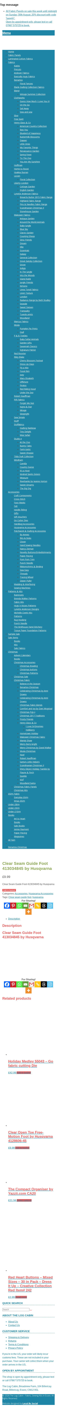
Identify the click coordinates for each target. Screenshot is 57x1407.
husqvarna (37, 897)
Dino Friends (26, 239)
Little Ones (25, 143)
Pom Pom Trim (27, 559)
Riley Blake (19, 357)
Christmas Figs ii (27, 712)
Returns (12, 1341)
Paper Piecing (26, 555)
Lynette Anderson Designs (26, 609)
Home (11, 51)
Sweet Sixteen (26, 307)
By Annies (24, 534)
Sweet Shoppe (26, 452)
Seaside (23, 303)
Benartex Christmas (29, 687)
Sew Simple (19, 417)
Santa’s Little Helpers (30, 761)
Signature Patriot (28, 349)
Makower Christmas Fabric (32, 737)
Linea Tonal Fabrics (29, 289)
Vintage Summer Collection (32, 94)
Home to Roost (21, 168)
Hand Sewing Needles (30, 545)
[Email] (25, 906)
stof (22, 779)
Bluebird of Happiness (30, 133)
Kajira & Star (26, 406)
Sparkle (23, 776)
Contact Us (14, 1325)
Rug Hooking (20, 619)
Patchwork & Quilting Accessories (30, 531)
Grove (23, 264)
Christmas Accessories (24, 662)
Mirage (23, 410)
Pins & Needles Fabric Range (33, 204)
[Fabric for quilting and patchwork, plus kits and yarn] (28, 45)
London (23, 296)
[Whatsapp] (19, 906)
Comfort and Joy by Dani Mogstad (36, 708)
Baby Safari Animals (29, 339)
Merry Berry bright (28, 744)
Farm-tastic (25, 449)
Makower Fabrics (22, 215)
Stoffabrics (19, 424)
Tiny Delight (25, 431)
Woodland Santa (28, 783)
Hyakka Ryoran (21, 172)
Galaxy (23, 254)
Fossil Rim (25, 371)
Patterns (18, 616)
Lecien (17, 175)
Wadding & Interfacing (24, 584)
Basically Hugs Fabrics (24, 76)
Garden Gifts (26, 342)
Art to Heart (19, 818)
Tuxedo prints (26, 314)
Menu (6, 33)
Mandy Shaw (26, 740)
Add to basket (9, 890)
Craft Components (23, 495)
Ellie (22, 246)
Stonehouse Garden (29, 211)
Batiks (17, 65)
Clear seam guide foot (19, 897)
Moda (17, 325)
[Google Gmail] (31, 906)
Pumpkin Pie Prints (29, 328)
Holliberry (30, 729)
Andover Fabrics (21, 72)
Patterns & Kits (15, 591)
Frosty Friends (26, 719)
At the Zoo (25, 442)
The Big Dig (25, 488)
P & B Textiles (20, 335)
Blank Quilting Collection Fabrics (29, 87)
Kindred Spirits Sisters (30, 474)
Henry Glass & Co (22, 122)
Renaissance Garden (29, 151)
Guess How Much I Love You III (35, 101)
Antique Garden (27, 218)
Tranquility (25, 310)
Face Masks (19, 502)
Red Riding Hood (28, 389)
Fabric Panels (14, 55)
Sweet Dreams (27, 484)
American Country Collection (33, 126)
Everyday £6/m (21, 797)
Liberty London (21, 183)
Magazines (19, 836)
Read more (21, 1297)
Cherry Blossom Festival (31, 360)
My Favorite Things (29, 147)
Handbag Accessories (24, 523)
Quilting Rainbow (28, 428)
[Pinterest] (13, 906)
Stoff (16, 420)
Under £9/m (14, 808)
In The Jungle (26, 271)
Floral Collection (27, 179)
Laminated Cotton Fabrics (20, 58)
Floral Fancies (26, 83)
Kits (16, 644)
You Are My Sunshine (30, 161)
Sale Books (19, 825)
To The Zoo (25, 158)
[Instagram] (50, 906)
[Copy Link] (38, 906)
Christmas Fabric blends (31, 705)
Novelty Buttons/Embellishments (35, 552)
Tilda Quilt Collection (23, 456)
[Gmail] (31, 984)
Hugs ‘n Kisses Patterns (25, 605)
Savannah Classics (28, 346)
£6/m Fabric (14, 793)
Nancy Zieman (27, 548)
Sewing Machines (22, 587)
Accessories (13, 492)
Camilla (23, 463)
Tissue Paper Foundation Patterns (30, 630)
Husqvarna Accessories (25, 527)
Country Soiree (27, 467)
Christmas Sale (21, 676)
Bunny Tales (26, 445)
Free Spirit (19, 119)
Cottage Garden (27, 186)
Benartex (18, 80)
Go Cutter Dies (21, 520)
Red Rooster (20, 353)
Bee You (24, 129)
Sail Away (24, 108)
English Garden (27, 190)
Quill (22, 332)
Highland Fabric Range (30, 200)
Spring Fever (26, 154)
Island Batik (25, 278)
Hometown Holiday (29, 733)
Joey (22, 374)
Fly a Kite (24, 367)
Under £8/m (14, 804)
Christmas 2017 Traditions (32, 715)
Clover (23, 541)
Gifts (16, 513)
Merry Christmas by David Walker (35, 747)
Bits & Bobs (25, 538)
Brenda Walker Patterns (25, 598)
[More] (28, 912)
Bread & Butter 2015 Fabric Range (36, 197)
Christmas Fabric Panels (25, 786)
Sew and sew (26, 112)
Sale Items (13, 637)
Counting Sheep (27, 236)
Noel (22, 754)
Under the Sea (26, 392)
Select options (24, 1200)
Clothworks (19, 97)
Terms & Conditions (18, 1344)
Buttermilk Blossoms (30, 136)
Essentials (24, 250)
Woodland (25, 317)
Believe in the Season (30, 683)
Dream (23, 243)
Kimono (23, 286)
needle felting (20, 509)
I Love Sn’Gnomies (34, 726)
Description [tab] (14, 919)
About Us (13, 1321)
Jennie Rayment (21, 829)
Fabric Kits (19, 602)
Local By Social (30, 1403)
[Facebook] (7, 906)
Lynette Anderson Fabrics (26, 193)
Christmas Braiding (29, 666)
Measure (24, 477)
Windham (18, 460)
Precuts (17, 69)
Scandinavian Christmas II (32, 207)
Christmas (13, 651)
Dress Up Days (27, 364)
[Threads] (44, 906)
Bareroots (19, 594)
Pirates (23, 385)
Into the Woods (27, 275)
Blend (16, 90)
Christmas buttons (28, 669)
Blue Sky (24, 229)
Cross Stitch (19, 499)
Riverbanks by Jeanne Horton (33, 481)
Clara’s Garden (26, 232)
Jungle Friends (26, 282)
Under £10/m (14, 811)
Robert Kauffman (22, 396)
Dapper (23, 140)
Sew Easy (24, 570)
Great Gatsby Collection (31, 261)
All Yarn (11, 840)
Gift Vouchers (20, 516)
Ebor (16, 115)
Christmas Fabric (22, 680)
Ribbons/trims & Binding (31, 566)
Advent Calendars (22, 655)
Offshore (24, 381)
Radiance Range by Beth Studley (35, 300)
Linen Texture (26, 293)
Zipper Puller (26, 580)
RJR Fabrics (19, 399)
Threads (24, 573)
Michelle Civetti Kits (23, 612)
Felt (16, 506)
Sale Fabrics (19, 648)
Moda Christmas (28, 751)
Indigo (23, 268)
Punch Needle (26, 563)
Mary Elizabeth (27, 378)
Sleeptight (24, 413)
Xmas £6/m (19, 800)
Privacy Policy (15, 1348)
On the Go (25, 104)
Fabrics (11, 62)
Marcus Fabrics (21, 321)
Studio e (18, 438)
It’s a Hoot (25, 470)
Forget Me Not (27, 403)
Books (17, 641)
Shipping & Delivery (18, 1337)
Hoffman (18, 165)
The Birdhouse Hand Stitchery (28, 626)
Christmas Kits (21, 790)
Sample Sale (14, 634)
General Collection (28, 257)
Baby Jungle (25, 225)
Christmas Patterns (29, 673)
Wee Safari (25, 435)
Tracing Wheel (26, 577)
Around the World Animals (32, 222)
